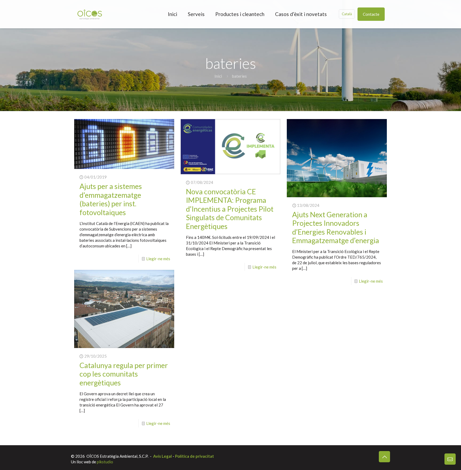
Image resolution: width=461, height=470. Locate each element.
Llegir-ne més (158, 258)
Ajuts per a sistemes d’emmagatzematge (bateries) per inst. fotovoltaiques (111, 199)
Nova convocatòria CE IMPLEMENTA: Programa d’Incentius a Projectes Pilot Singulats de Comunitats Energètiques (229, 209)
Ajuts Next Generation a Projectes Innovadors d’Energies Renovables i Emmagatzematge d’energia (335, 227)
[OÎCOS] (89, 14)
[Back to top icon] (384, 456)
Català (347, 14)
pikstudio (105, 461)
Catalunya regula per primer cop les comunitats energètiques (124, 374)
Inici (218, 76)
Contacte (371, 14)
